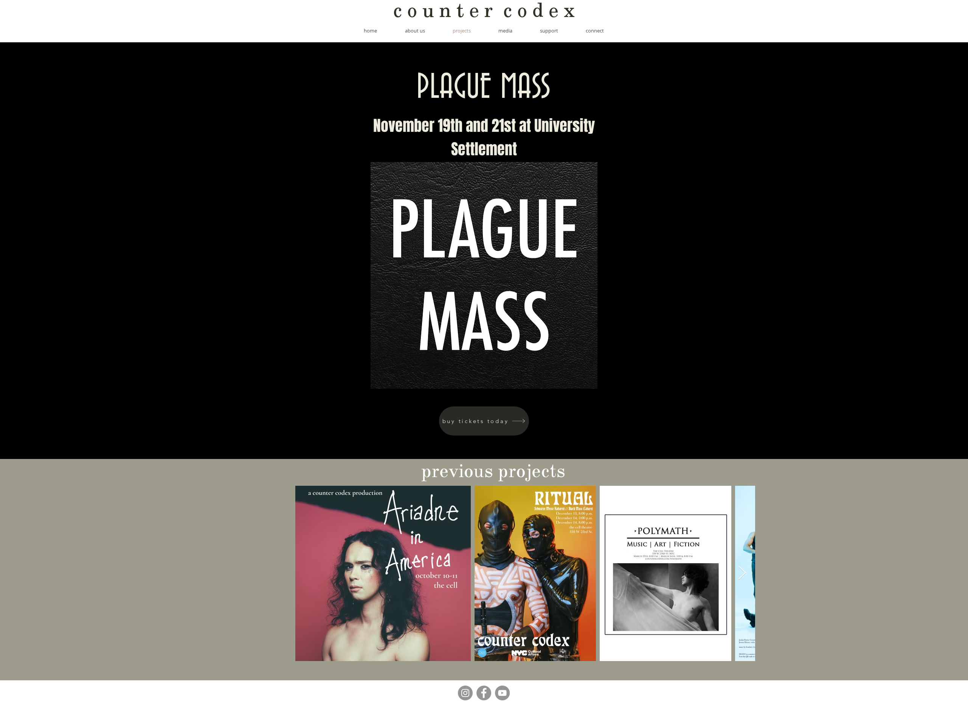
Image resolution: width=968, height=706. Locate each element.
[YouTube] (502, 693)
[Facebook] (483, 693)
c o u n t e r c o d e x (484, 12)
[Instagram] (465, 693)
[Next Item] (742, 573)
